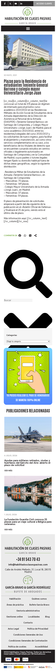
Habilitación (15, 598)
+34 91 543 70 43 (28, 558)
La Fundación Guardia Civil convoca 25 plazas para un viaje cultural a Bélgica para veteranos (27, 522)
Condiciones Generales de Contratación (28, 640)
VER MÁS (8, 470)
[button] (28, 28)
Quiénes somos (39, 598)
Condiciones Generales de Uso (28, 634)
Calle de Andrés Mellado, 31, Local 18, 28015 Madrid (28, 570)
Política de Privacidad (37, 628)
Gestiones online (14, 616)
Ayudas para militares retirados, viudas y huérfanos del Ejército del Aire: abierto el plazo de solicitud (27, 463)
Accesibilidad (41, 646)
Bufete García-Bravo (39, 604)
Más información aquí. (15, 218)
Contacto (28, 622)
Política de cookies (17, 646)
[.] (5, 4)
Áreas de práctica (15, 604)
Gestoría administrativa (28, 610)
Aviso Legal (13, 628)
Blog (47, 616)
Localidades (34, 616)
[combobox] (18, 300)
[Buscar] (28, 297)
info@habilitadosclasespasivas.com (28, 564)
